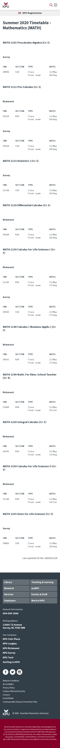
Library (8, 582)
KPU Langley (10, 643)
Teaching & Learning (42, 582)
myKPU (35, 588)
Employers (10, 600)
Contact (6, 694)
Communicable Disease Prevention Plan (20, 701)
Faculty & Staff (39, 594)
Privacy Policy (9, 687)
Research (9, 588)
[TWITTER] (12, 672)
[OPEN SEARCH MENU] (51, 5)
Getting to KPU (11, 662)
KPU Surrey (9, 652)
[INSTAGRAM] (19, 672)
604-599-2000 (10, 613)
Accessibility (8, 684)
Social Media (8, 698)
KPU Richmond (11, 648)
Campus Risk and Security (14, 691)
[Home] (22, 5)
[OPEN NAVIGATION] (55, 5)
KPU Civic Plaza (11, 638)
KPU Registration (32, 13)
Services (8, 594)
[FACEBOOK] (5, 672)
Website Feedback (11, 680)
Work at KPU (38, 600)
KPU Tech (8, 657)
